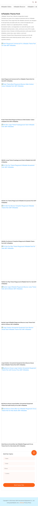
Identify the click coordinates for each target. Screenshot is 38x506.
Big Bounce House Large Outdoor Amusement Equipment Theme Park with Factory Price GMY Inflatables (17, 404)
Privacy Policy (27, 502)
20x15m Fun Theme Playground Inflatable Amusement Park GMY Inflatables (18, 202)
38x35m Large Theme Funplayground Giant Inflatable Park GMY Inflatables (18, 161)
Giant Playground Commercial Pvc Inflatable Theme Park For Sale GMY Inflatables (17, 80)
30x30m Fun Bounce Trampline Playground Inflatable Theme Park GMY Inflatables (17, 242)
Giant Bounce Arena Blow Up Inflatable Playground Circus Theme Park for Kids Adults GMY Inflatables (17, 445)
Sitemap (21, 502)
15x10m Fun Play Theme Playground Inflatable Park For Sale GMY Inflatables (18, 283)
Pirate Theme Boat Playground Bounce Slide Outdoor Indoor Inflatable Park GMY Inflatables (17, 121)
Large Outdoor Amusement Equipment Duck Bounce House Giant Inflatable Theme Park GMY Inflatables (17, 364)
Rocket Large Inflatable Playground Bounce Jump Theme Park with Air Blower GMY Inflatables (18, 323)
